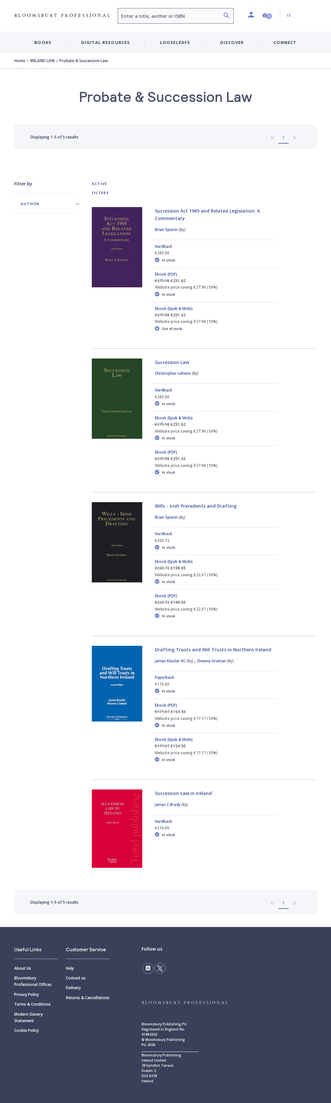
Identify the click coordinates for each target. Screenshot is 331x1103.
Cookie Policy (26, 1030)
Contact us (76, 978)
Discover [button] (232, 42)
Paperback (164, 677)
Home (19, 60)
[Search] (226, 16)
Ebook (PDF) (166, 274)
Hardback (163, 246)
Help (70, 968)
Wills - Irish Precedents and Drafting (196, 506)
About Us (22, 968)
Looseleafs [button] (175, 42)
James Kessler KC (174, 661)
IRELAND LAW (42, 60)
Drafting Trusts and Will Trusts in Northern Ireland (213, 649)
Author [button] (30, 203)
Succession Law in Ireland (183, 793)
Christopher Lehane (176, 373)
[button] (267, 15)
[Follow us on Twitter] (160, 968)
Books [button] (42, 42)
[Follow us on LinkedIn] (148, 968)
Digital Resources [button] (105, 42)
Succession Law (172, 362)
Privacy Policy (26, 994)
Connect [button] (284, 42)
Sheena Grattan (215, 661)
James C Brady (171, 804)
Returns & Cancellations (88, 997)
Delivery (73, 987)
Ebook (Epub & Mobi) (174, 308)
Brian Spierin (170, 229)
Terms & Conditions (32, 1004)
